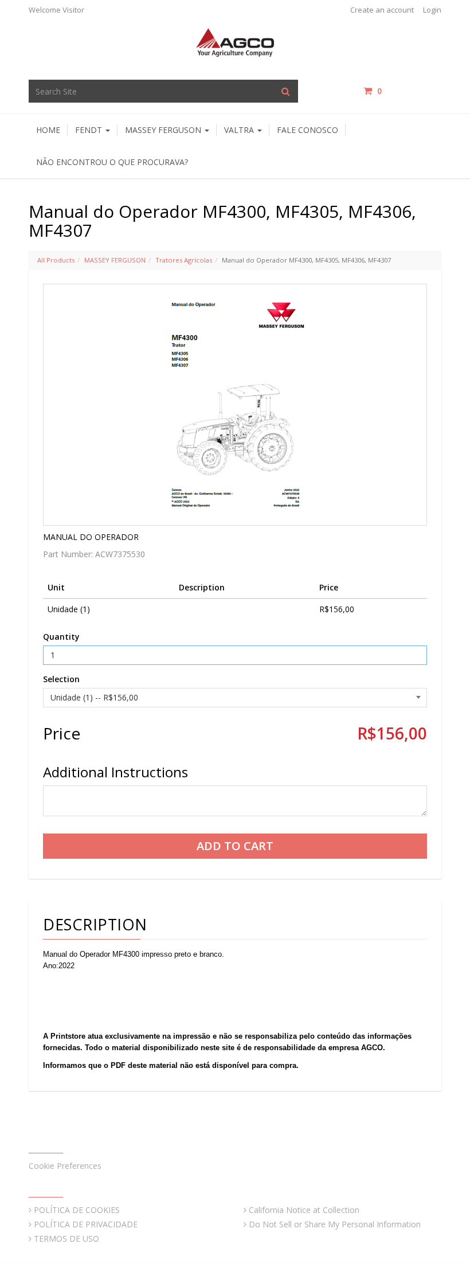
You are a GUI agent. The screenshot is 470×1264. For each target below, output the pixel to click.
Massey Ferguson (164, 129)
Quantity (61, 636)
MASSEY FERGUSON (115, 260)
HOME (48, 129)
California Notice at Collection (304, 1209)
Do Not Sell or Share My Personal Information (335, 1224)
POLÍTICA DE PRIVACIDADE (86, 1224)
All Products (56, 260)
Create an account (382, 10)
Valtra (240, 129)
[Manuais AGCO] (234, 41)
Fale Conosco (307, 129)
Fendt (89, 129)
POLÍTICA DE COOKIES (77, 1209)
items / (409, 90)
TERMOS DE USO (66, 1238)
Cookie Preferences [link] (65, 1165)
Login (432, 10)
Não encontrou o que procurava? (112, 161)
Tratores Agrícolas (183, 260)
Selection (61, 679)
